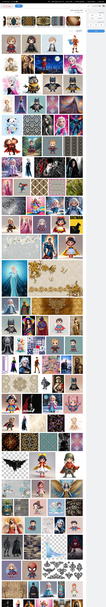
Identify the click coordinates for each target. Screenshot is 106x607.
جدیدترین (71, 31)
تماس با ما (13, 1)
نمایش (96, 31)
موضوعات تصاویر (91, 1)
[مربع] (91, 25)
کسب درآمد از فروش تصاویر (58, 1)
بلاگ (49, 1)
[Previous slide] (80, 19)
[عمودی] (96, 25)
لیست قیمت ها (6, 1)
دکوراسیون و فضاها (80, 1)
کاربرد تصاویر (101, 1)
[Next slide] (3, 19)
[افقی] (101, 25)
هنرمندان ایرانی (69, 1)
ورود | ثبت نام (6, 6)
